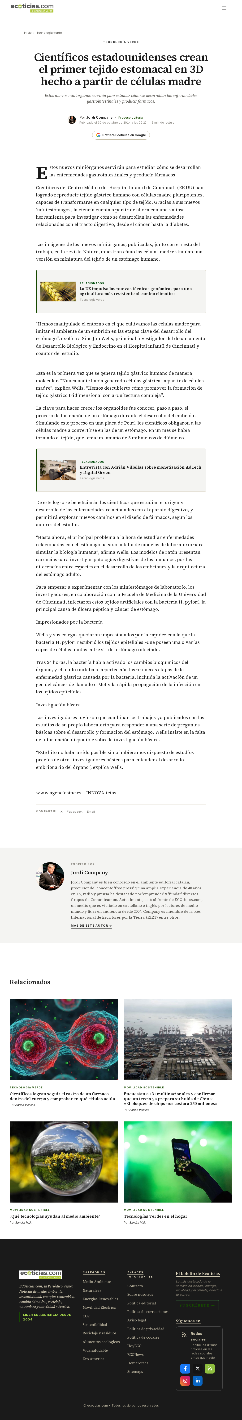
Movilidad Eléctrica (99, 1307)
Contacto (135, 1285)
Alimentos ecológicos (101, 1341)
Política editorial (141, 1303)
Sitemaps (135, 1371)
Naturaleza (92, 1290)
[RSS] (210, 1369)
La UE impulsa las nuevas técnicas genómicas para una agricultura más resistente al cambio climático (136, 291)
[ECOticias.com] (32, 8)
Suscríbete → (197, 1305)
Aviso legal (136, 1320)
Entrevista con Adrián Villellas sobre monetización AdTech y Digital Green (140, 470)
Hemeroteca (137, 1363)
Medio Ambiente (97, 1281)
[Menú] (224, 8)
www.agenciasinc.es (58, 793)
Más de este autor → (91, 925)
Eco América (93, 1358)
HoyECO (134, 1345)
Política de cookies (143, 1337)
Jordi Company (99, 117)
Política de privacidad (145, 1328)
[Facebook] (185, 1369)
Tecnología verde (49, 32)
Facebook (74, 811)
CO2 (86, 1316)
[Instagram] (185, 1381)
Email (91, 811)
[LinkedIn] (198, 1381)
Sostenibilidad (95, 1324)
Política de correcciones (148, 1311)
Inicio (28, 32)
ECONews (135, 1354)
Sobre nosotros (140, 1294)
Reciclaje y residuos (100, 1333)
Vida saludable (95, 1350)
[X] (198, 1369)
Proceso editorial (130, 117)
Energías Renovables (100, 1298)
